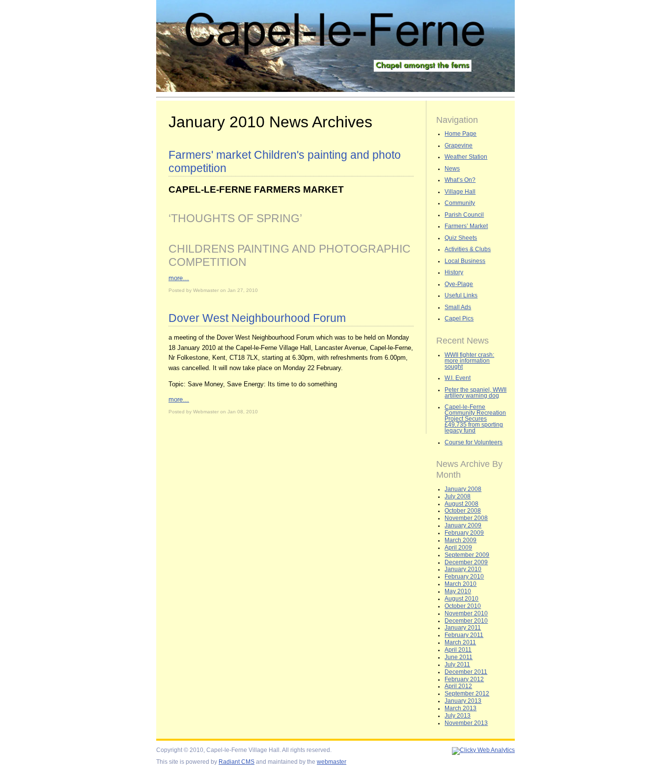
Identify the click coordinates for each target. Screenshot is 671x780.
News (452, 169)
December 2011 (466, 672)
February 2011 (464, 635)
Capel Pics (459, 318)
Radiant (236, 762)
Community (460, 203)
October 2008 (463, 511)
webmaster (331, 762)
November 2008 (466, 518)
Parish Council (464, 215)
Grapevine (459, 145)
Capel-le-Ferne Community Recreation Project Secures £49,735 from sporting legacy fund (475, 418)
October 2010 (463, 606)
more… (178, 278)
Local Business (465, 261)
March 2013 (460, 708)
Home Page (460, 134)
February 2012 (464, 679)
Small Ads (458, 307)
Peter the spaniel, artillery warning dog (475, 393)
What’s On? (460, 180)
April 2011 (458, 650)
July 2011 (457, 664)
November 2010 (466, 613)
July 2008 (458, 496)
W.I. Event (458, 378)
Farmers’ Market (466, 226)
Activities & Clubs (468, 249)
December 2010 (466, 621)
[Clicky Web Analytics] (483, 750)
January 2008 (463, 489)
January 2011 (463, 628)
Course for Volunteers (474, 442)
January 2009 (463, 525)
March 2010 (460, 584)
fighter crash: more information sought (469, 361)
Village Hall (460, 192)
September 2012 (467, 693)
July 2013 (458, 716)
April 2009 (458, 547)
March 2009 (460, 540)
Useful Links (461, 295)
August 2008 (461, 504)
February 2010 (464, 576)
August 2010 (461, 599)
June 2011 (459, 657)
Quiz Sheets (461, 238)
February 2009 (464, 533)
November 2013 (466, 723)
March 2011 (460, 642)
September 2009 (467, 555)
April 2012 (458, 686)
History (454, 272)
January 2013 (463, 701)
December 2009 (466, 562)
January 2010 (463, 569)
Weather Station (466, 157)
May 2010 (458, 591)
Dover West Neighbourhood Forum (257, 318)
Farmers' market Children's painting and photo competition (284, 161)
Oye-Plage (459, 284)
